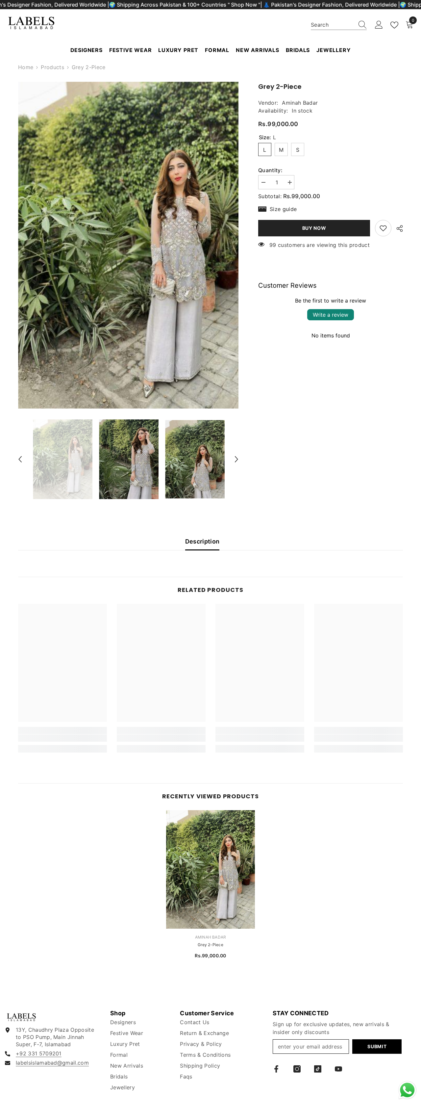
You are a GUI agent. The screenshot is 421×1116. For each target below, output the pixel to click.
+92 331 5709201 (39, 1053)
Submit (376, 1046)
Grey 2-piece (210, 944)
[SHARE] (397, 228)
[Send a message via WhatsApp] (407, 1090)
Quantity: (270, 170)
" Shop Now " (244, 4)
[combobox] (332, 25)
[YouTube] (338, 1069)
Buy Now (313, 228)
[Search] (339, 25)
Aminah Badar (300, 102)
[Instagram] (297, 1069)
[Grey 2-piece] (210, 869)
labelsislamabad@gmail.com (52, 1062)
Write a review (330, 314)
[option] (128, 245)
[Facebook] (276, 1069)
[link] (383, 228)
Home (25, 67)
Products (52, 67)
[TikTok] (318, 1069)
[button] (20, 459)
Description (202, 541)
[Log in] (379, 25)
